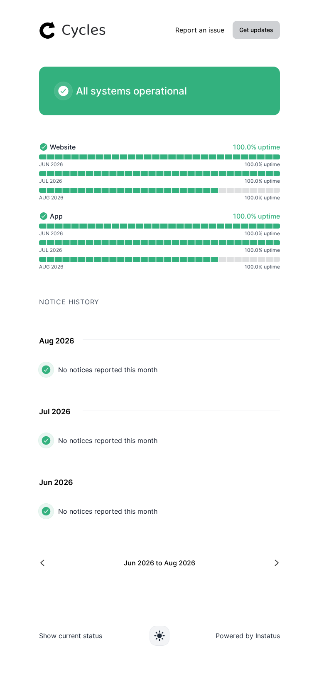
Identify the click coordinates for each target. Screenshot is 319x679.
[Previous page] (100, 562)
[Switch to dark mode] (159, 636)
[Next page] (219, 562)
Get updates (256, 29)
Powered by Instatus (248, 636)
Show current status (70, 636)
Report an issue (199, 30)
